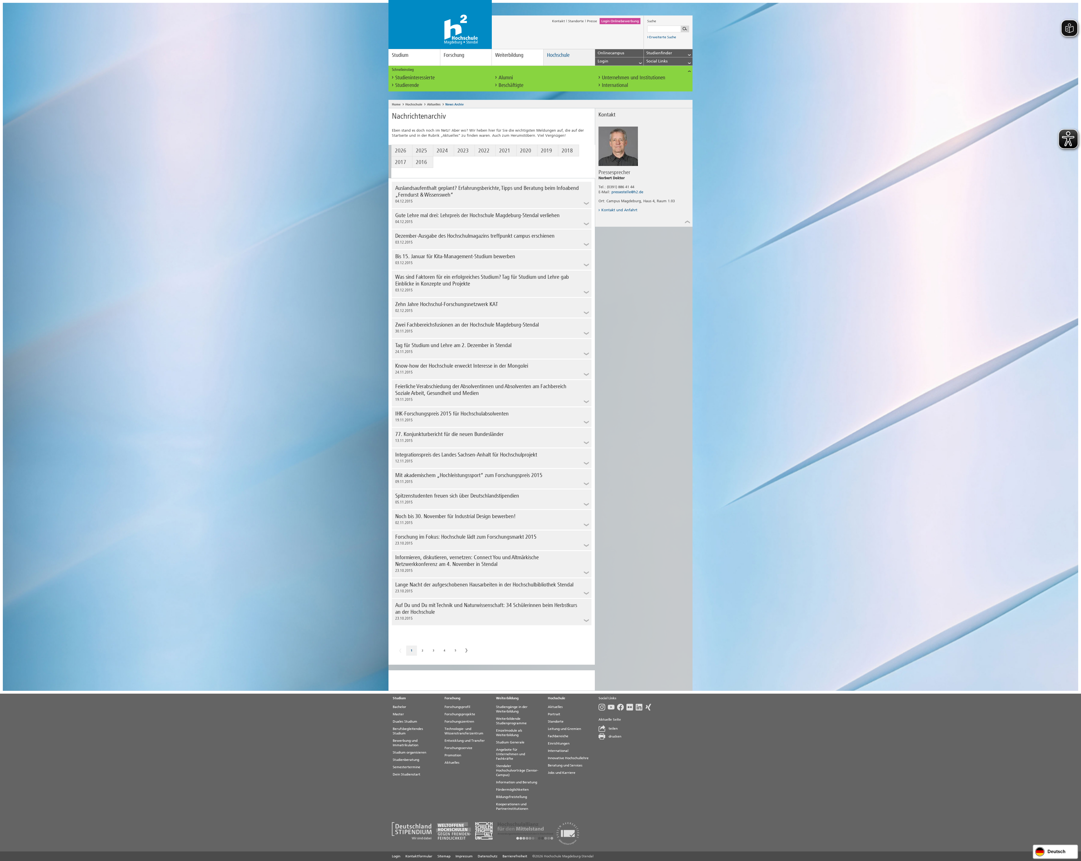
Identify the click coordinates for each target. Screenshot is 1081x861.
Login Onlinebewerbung (620, 21)
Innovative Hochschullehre (568, 758)
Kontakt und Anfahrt (619, 210)
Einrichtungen (558, 743)
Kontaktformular (418, 856)
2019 (546, 150)
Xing (649, 707)
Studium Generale (510, 742)
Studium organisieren (409, 752)
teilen (613, 728)
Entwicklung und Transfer (465, 741)
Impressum (464, 856)
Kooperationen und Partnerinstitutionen (512, 806)
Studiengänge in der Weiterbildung (512, 709)
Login (396, 856)
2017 (400, 162)
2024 (442, 150)
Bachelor (399, 707)
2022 (484, 150)
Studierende (407, 85)
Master (398, 714)
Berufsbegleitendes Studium (408, 731)
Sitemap (443, 856)
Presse (592, 21)
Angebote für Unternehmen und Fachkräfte (510, 754)
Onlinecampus (611, 53)
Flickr (631, 707)
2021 (504, 150)
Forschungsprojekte (460, 714)
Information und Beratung (516, 782)
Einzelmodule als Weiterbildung (509, 733)
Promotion (453, 755)
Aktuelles (434, 104)
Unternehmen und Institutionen (633, 77)
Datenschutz (487, 856)
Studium (400, 55)
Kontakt (558, 21)
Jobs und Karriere (561, 773)
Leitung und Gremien (564, 729)
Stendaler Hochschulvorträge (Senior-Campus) (517, 770)
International (615, 85)
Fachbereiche (558, 736)
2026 (400, 150)
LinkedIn (640, 707)
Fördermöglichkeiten (512, 790)
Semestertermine (406, 767)
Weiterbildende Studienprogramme (511, 721)
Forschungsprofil (457, 707)
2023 (463, 150)
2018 (567, 150)
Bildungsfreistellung (511, 797)
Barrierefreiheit (514, 856)
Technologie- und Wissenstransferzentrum (464, 731)
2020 (525, 150)
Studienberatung (406, 760)
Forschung (454, 55)
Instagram (603, 707)
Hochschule (558, 55)
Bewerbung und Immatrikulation (405, 743)
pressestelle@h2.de (627, 192)
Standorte (576, 21)
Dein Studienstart (406, 774)
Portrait (554, 714)
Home (396, 104)
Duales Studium (405, 721)
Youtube (612, 707)
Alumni (506, 77)
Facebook (621, 707)
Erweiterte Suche (662, 37)
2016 (421, 162)
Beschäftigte (511, 85)
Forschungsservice (458, 748)
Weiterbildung (509, 55)
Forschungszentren (459, 721)
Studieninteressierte (415, 77)
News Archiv (454, 104)
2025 (421, 150)
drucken (615, 736)
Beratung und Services (565, 765)
